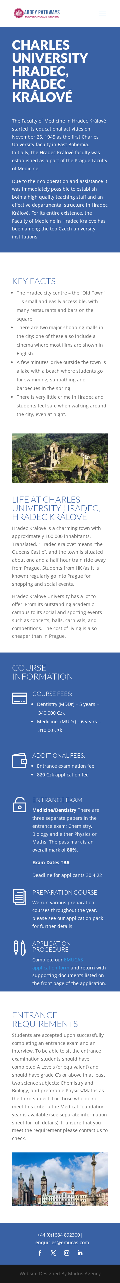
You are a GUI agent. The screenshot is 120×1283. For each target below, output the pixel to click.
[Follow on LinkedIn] (80, 1253)
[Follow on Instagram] (66, 1253)
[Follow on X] (53, 1253)
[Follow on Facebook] (40, 1253)
